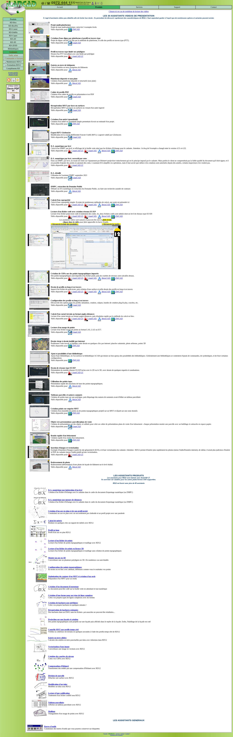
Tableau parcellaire (56, 703)
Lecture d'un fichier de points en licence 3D (66, 549)
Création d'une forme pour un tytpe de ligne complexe (70, 595)
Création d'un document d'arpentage (63, 587)
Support (177, 7)
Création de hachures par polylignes (63, 603)
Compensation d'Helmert (58, 666)
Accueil (60, 7)
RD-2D (13, 39)
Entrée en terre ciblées (57, 638)
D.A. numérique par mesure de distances (65, 500)
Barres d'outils (50, 726)
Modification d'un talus (57, 684)
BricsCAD (76, 70)
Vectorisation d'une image (58, 647)
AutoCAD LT (77, 56)
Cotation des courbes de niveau (61, 656)
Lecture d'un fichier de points (60, 541)
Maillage (51, 711)
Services (139, 7)
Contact (214, 7)
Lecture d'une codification (59, 693)
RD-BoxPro (13, 26)
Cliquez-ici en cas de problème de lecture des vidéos (129, 11)
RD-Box (13, 23)
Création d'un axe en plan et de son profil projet (68, 511)
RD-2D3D (13, 45)
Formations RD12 (14, 65)
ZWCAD (76, 29)
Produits (13, 19)
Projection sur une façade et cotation (63, 619)
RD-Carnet (13, 29)
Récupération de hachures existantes (63, 610)
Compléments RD (13, 68)
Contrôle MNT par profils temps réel (63, 630)
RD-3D (13, 42)
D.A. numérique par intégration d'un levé (65, 490)
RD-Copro (13, 36)
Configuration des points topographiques (65, 567)
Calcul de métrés (55, 521)
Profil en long (53, 530)
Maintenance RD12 (13, 62)
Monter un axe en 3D (57, 558)
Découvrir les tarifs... (112, 224)
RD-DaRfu (13, 32)
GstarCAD (76, 43)
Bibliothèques (13, 49)
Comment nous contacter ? (116, 735)
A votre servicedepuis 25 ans (13, 74)
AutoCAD (92, 151)
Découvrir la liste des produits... (65, 224)
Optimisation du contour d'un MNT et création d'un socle (71, 576)
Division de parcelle (56, 676)
